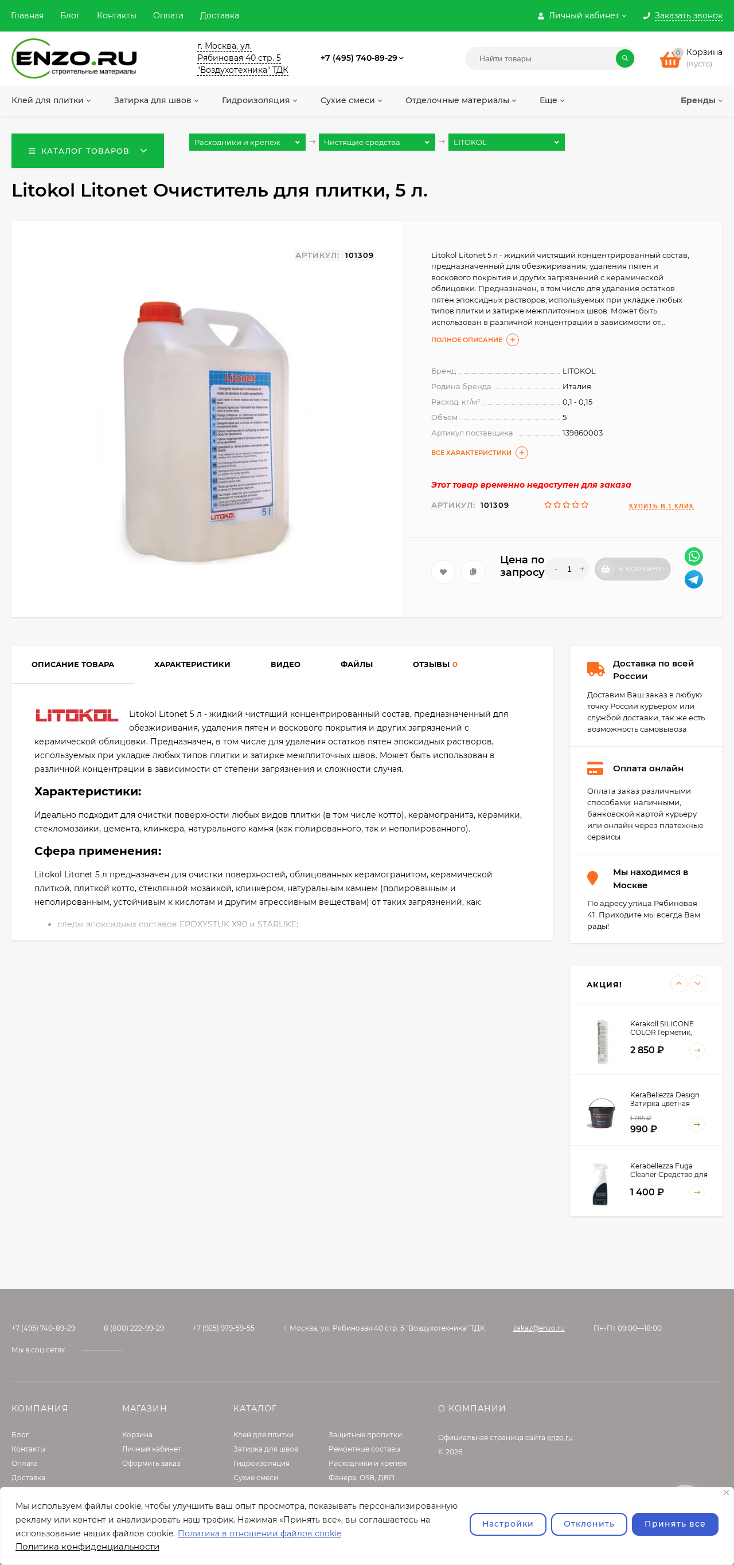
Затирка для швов (265, 1449)
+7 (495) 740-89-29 (359, 58)
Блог (70, 15)
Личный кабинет (151, 1449)
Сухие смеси (255, 1477)
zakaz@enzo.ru (539, 1328)
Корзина (137, 1434)
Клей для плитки (263, 1434)
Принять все (675, 1524)
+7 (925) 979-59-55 (224, 1328)
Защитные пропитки (365, 1434)
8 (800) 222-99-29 (134, 1328)
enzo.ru (560, 1437)
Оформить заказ (151, 1463)
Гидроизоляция (261, 1463)
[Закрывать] (726, 1492)
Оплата (168, 15)
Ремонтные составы (364, 1449)
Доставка (219, 15)
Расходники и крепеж (368, 1463)
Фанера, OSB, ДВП (362, 1477)
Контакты (116, 15)
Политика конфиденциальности (87, 1546)
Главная (27, 15)
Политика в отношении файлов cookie (259, 1533)
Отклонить (589, 1524)
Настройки (508, 1524)
